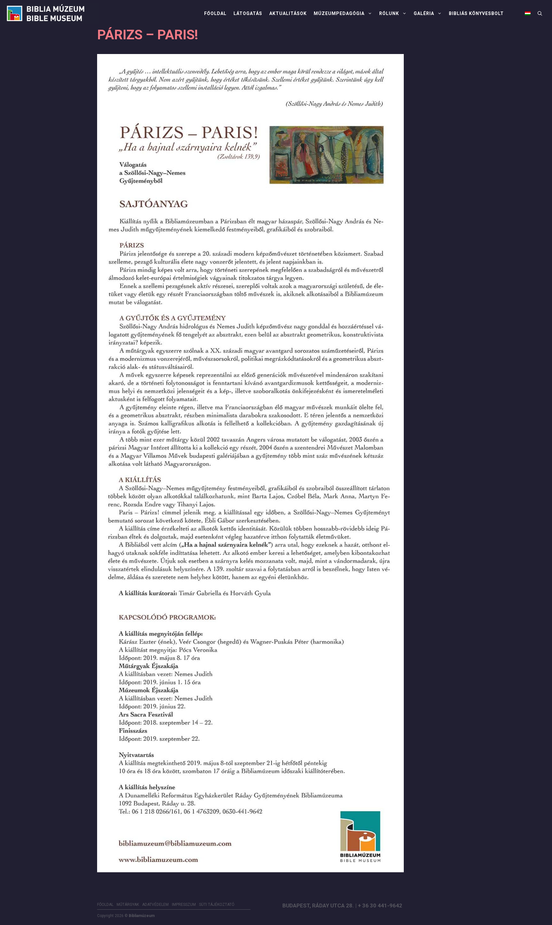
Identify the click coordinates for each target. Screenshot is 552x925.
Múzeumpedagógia (339, 13)
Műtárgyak (128, 904)
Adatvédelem (155, 904)
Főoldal (215, 13)
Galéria (424, 13)
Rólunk (389, 13)
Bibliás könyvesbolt (476, 13)
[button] (540, 13)
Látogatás (248, 13)
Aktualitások (288, 13)
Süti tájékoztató (216, 904)
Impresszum (184, 904)
